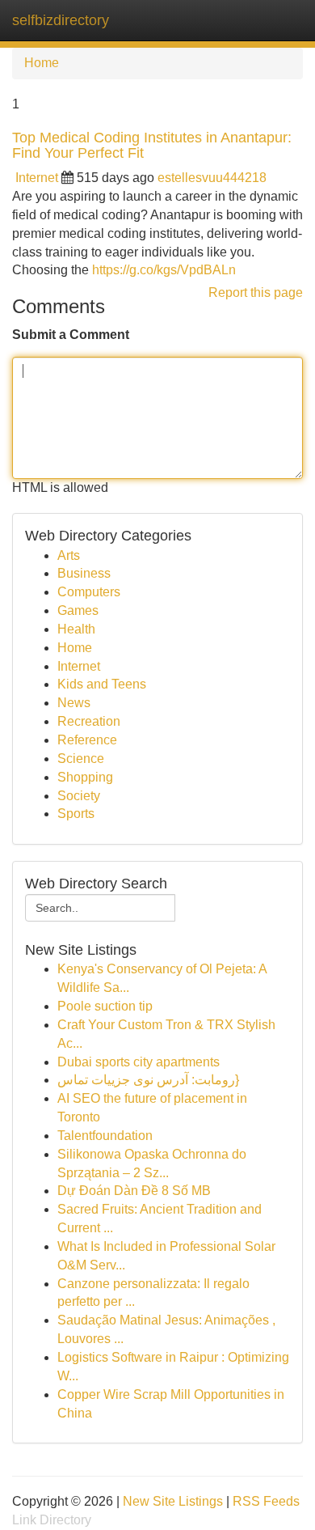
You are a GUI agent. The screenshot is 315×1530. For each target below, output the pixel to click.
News (73, 703)
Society (78, 796)
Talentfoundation (105, 1135)
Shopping (85, 777)
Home (41, 63)
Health (76, 629)
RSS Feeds (266, 1501)
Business (84, 573)
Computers (88, 592)
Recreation (88, 721)
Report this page (255, 292)
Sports (75, 813)
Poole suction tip (105, 1006)
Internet (36, 177)
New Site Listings (173, 1501)
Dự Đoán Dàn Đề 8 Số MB (134, 1190)
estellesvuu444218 (212, 177)
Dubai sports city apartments (138, 1062)
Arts (68, 555)
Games (78, 610)
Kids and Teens (101, 684)
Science (80, 758)
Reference (87, 740)
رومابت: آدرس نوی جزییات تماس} (148, 1080)
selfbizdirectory (60, 20)
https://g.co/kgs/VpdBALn (164, 270)
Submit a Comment (70, 334)
